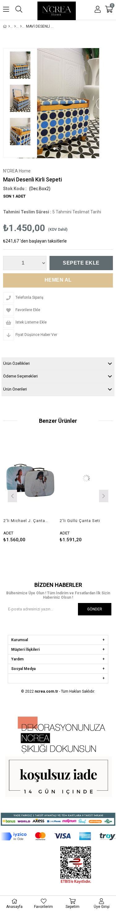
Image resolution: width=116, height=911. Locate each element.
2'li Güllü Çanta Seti (70, 520)
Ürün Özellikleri (16, 363)
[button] (54, 148)
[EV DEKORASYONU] (15, 26)
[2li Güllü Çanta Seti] (77, 478)
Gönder (94, 609)
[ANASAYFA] (9, 26)
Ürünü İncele (31, 490)
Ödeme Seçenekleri (20, 376)
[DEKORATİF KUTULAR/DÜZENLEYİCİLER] (21, 26)
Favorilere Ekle (20, 490)
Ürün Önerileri (15, 389)
